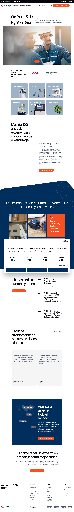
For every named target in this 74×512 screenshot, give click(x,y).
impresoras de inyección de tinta (34, 492)
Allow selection (37, 270)
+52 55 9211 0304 (17, 1)
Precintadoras (33, 495)
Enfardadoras (33, 487)
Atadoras (32, 497)
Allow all (58, 270)
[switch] (29, 260)
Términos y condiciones (70, 506)
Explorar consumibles (55, 234)
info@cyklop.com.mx (5, 1)
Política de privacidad (49, 506)
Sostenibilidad (67, 493)
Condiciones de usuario (63, 506)
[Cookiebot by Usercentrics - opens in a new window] (62, 241)
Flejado (31, 489)
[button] (15, 5)
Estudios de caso (68, 495)
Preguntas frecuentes (49, 500)
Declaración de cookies (56, 506)
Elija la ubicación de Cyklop (46, 438)
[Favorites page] (72, 5)
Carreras (66, 491)
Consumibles (33, 499)
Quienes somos (67, 487)
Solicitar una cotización (61, 5)
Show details (62, 265)
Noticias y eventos (68, 489)
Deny (16, 270)
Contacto (71, 1)
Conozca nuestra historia (46, 170)
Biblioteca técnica (51, 491)
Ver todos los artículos (18, 290)
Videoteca (49, 493)
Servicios (49, 489)
